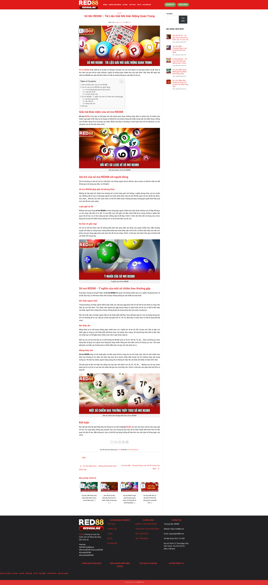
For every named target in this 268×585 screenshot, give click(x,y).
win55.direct (51, 573)
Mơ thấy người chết (91, 99)
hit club (15, 573)
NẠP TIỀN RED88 (142, 539)
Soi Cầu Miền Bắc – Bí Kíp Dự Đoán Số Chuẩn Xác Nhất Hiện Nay (180, 83)
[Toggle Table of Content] (120, 81)
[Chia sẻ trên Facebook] (112, 442)
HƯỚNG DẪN (112, 529)
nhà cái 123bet (5, 573)
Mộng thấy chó (90, 103)
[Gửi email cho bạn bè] (119, 442)
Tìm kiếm (169, 14)
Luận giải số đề (90, 92)
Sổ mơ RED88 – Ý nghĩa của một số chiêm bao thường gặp (102, 97)
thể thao (132, 4)
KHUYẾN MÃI (147, 4)
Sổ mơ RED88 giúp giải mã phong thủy (97, 89)
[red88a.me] (89, 4)
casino (125, 4)
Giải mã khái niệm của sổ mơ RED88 (94, 85)
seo (129, 22)
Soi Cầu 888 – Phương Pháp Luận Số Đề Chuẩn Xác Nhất (180, 49)
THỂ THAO (111, 524)
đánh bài (29, 573)
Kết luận (84, 106)
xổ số (139, 4)
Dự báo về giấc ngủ (91, 94)
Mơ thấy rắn (89, 101)
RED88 (87, 116)
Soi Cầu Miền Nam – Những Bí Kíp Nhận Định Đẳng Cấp (180, 72)
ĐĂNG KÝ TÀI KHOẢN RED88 (146, 524)
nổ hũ (36, 573)
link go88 (42, 573)
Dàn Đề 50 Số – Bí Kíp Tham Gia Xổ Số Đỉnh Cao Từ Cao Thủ (181, 37)
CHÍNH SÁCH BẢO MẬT (92, 563)
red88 (105, 4)
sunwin (21, 573)
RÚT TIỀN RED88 (142, 534)
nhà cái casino (63, 573)
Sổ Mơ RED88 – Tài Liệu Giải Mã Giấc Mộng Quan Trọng (180, 61)
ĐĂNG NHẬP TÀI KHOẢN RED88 (147, 529)
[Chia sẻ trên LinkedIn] (127, 442)
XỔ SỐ (109, 539)
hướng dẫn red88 (115, 4)
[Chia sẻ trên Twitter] (115, 442)
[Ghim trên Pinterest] (123, 442)
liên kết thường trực (133, 449)
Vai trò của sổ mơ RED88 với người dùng (96, 87)
